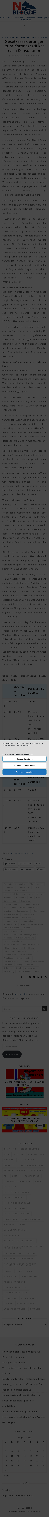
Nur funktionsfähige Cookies (24, 765)
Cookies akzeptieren (24, 759)
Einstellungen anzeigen (24, 772)
